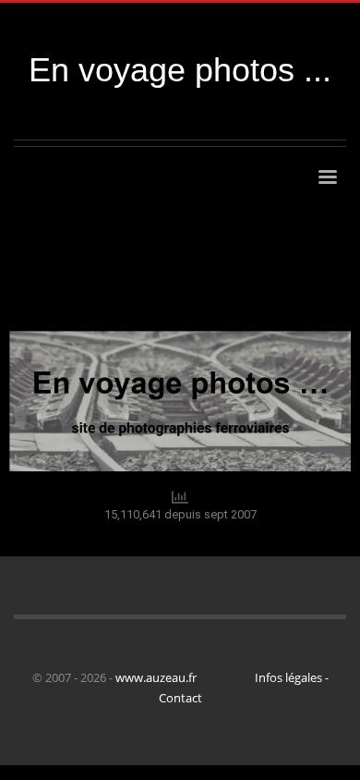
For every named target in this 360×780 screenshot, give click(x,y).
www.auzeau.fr (156, 677)
